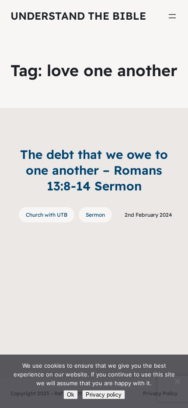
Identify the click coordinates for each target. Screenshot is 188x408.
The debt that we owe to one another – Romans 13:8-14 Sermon (94, 170)
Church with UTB (46, 214)
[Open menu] (172, 16)
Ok (70, 394)
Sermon (95, 214)
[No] (177, 381)
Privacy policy (104, 394)
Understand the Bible (78, 15)
